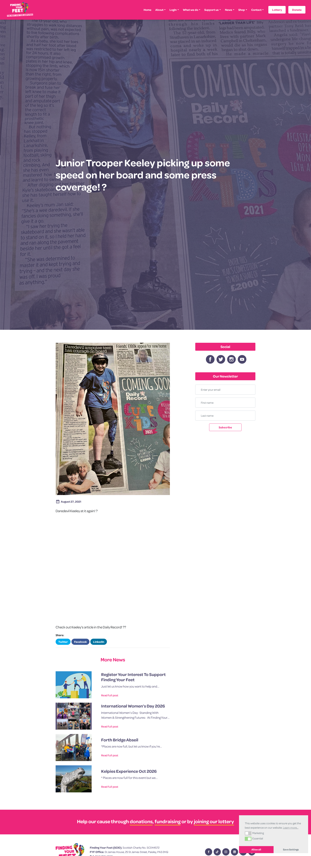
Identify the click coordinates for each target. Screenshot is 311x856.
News (228, 10)
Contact (256, 10)
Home (147, 10)
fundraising (168, 821)
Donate (297, 10)
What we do (190, 10)
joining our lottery (214, 821)
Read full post (109, 695)
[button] (248, 833)
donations (141, 821)
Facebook (80, 642)
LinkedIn (98, 642)
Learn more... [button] (290, 828)
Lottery (277, 10)
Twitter (63, 642)
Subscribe (225, 427)
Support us (211, 10)
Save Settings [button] (291, 849)
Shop (241, 10)
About (159, 10)
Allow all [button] (256, 849)
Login (173, 10)
